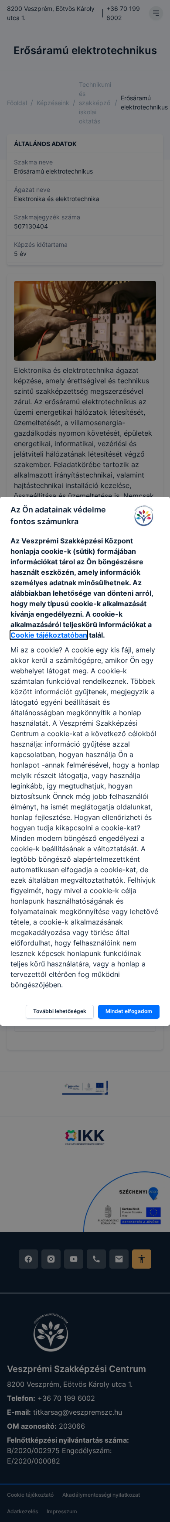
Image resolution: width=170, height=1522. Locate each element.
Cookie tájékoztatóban (48, 635)
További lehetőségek (59, 1011)
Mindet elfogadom (128, 1011)
